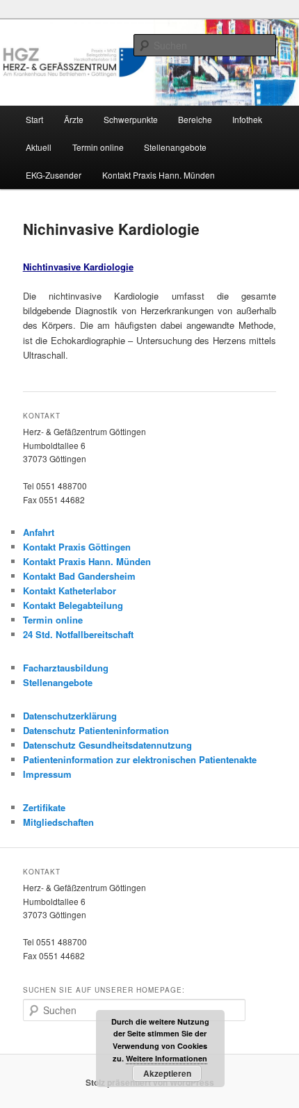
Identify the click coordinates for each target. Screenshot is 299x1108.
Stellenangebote (175, 147)
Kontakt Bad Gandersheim (79, 575)
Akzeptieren (167, 1073)
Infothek (247, 119)
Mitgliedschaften (58, 822)
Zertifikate (44, 807)
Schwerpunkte (131, 119)
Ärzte (73, 119)
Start (34, 119)
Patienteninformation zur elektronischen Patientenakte (140, 759)
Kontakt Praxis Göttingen (77, 546)
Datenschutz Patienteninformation (96, 730)
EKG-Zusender (53, 175)
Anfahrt (38, 532)
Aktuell (38, 147)
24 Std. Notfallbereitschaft (78, 634)
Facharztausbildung (65, 667)
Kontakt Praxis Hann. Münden (158, 175)
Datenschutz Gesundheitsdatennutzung (107, 744)
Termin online (98, 147)
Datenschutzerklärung (70, 715)
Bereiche (195, 119)
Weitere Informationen (166, 1058)
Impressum (47, 774)
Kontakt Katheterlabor (69, 590)
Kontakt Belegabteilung (73, 605)
